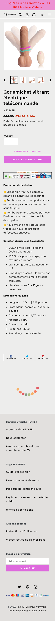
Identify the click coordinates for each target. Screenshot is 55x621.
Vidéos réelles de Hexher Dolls (25, 539)
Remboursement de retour (23, 480)
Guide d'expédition (18, 471)
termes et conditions (19, 509)
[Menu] (49, 14)
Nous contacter (16, 437)
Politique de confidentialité (23, 488)
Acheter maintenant (27, 159)
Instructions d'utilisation (22, 531)
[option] (14, 80)
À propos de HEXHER (19, 429)
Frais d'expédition (13, 121)
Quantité (9, 135)
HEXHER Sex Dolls (26, 607)
